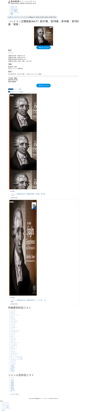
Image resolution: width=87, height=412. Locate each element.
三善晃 (12, 365)
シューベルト (14, 322)
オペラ (12, 377)
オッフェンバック (15, 315)
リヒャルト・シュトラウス (17, 359)
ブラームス (13, 339)
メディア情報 (6, 407)
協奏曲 (12, 384)
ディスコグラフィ (7, 405)
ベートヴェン (14, 344)
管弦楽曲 (13, 390)
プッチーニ (13, 338)
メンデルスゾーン (15, 353)
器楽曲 (12, 387)
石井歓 (12, 368)
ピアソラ (13, 335)
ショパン (13, 325)
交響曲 (19, 89)
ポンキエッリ (14, 348)
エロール (13, 313)
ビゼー (12, 336)
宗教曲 (12, 388)
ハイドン (15, 89)
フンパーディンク (15, 342)
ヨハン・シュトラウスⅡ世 (16, 358)
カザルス (13, 318)
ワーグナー (13, 364)
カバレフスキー (14, 321)
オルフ (12, 316)
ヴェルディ (13, 312)
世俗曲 (12, 381)
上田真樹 (13, 367)
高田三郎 (13, 370)
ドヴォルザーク (14, 332)
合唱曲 (12, 385)
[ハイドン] (23, 247)
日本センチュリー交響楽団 (17, 91)
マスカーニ (13, 351)
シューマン (13, 324)
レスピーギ (13, 361)
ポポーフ (13, 347)
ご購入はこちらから (43, 47)
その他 (12, 371)
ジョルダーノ (14, 327)
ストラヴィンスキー (15, 330)
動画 (4, 410)
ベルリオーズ (14, 345)
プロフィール (6, 402)
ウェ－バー (13, 310)
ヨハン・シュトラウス (16, 356)
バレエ (12, 379)
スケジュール (6, 404)
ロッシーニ (13, 362)
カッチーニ (13, 319)
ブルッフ (13, 341)
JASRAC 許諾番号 (15, 394)
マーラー (13, 350)
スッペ (12, 328)
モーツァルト (14, 354)
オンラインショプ (7, 408)
